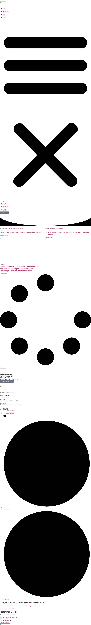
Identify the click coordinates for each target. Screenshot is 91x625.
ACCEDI (4, 17)
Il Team (4, 8)
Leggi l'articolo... (4, 235)
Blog (3, 14)
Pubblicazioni (5, 13)
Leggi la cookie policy (34, 606)
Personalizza (12, 609)
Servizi (4, 10)
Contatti (4, 15)
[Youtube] (4, 415)
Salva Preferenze (5, 622)
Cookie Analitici (4, 618)
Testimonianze (5, 11)
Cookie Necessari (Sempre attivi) (9, 617)
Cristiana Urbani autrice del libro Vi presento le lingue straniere (67, 233)
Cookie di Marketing (6, 620)
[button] (45, 109)
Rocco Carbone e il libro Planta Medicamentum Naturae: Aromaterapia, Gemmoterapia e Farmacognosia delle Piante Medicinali (19, 269)
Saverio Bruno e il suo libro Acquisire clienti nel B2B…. (22, 232)
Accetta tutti (4, 609)
